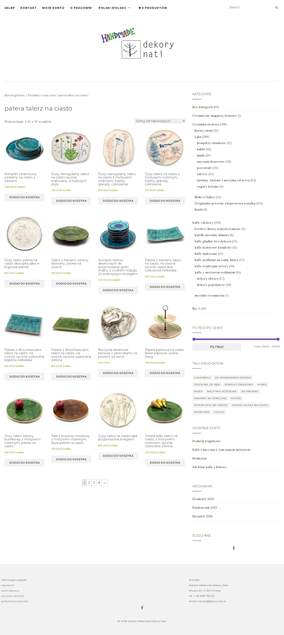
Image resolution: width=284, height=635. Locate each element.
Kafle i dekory (202, 223)
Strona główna (14, 95)
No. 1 (196, 309)
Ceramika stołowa (205, 124)
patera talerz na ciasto (250, 405)
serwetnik (202, 412)
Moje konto (53, 8)
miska (198, 391)
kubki (201, 149)
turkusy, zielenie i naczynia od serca (223, 180)
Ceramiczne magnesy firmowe (214, 116)
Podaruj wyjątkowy (206, 441)
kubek (262, 384)
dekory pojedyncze (211, 285)
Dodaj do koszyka (24, 197)
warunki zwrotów (12, 595)
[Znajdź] (277, 7)
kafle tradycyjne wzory (211, 266)
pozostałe (204, 168)
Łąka (198, 137)
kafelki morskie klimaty (212, 235)
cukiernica (202, 377)
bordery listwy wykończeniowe (218, 229)
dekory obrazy (207, 279)
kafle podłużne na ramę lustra (216, 260)
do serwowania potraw (233, 377)
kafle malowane (206, 254)
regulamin (8, 585)
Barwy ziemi (204, 131)
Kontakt (28, 8)
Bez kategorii (202, 107)
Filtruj (216, 347)
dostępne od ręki (207, 384)
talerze (202, 174)
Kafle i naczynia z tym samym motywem (221, 450)
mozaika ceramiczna (209, 295)
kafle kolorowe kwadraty (213, 247)
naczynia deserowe (211, 162)
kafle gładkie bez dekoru (213, 241)
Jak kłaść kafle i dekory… (210, 467)
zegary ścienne (208, 186)
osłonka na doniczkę (210, 398)
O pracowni (81, 8)
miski (201, 155)
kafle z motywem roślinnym (215, 272)
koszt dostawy (10, 590)
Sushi (199, 210)
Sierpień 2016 (202, 516)
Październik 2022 (204, 508)
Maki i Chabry (205, 197)
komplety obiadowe (211, 143)
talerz (219, 412)
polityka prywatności (14, 601)
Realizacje (199, 458)
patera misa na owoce (211, 405)
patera (236, 398)
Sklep (9, 8)
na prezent (249, 391)
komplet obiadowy (239, 384)
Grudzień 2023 (203, 499)
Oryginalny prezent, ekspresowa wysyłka (225, 203)
